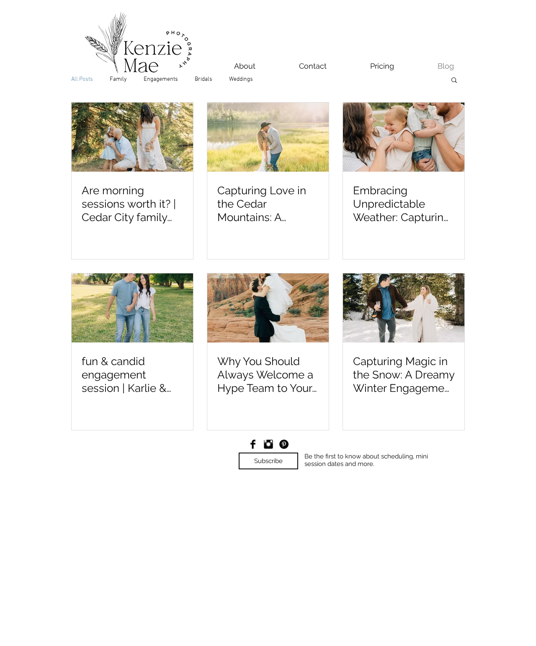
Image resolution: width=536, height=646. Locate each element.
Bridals (203, 79)
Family (118, 79)
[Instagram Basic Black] (268, 444)
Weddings (241, 79)
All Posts (82, 79)
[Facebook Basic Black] (253, 444)
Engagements (161, 79)
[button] (454, 80)
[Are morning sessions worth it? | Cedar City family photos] (132, 137)
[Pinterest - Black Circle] (284, 444)
